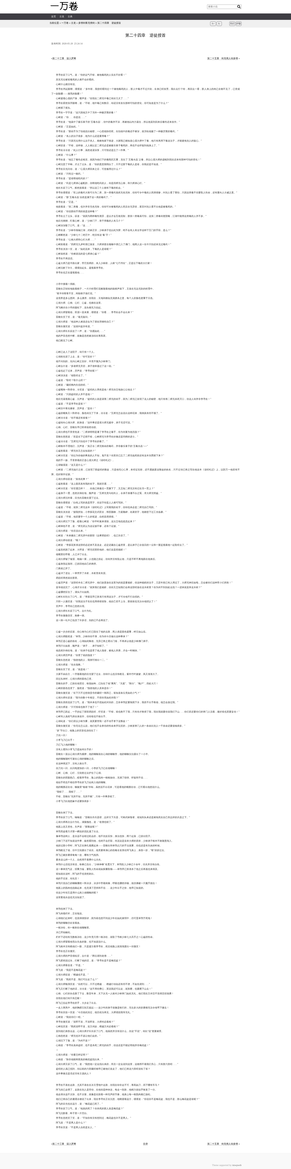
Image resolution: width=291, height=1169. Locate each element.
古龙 (61, 16)
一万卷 (65, 23)
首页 (53, 16)
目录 (145, 1144)
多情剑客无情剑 (86, 23)
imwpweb (236, 1165)
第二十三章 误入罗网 (64, 58)
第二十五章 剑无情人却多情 (222, 58)
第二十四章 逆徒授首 (109, 23)
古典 (70, 16)
